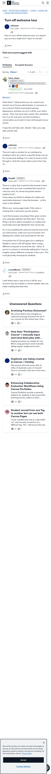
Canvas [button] (6, 57)
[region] (23, 756)
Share (8, 46)
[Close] (44, 742)
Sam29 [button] (11, 178)
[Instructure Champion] (9, 86)
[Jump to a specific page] (47, 72)
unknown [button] (14, 25)
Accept (23, 760)
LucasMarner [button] (14, 270)
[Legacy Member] (13, 86)
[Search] (43, 3)
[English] (13, 3)
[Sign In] (47, 3)
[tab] (7, 65)
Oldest (13, 72)
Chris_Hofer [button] (13, 78)
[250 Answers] (16, 86)
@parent (6, 97)
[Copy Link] (11, 32)
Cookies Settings (23, 766)
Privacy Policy (27, 753)
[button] (6, 26)
